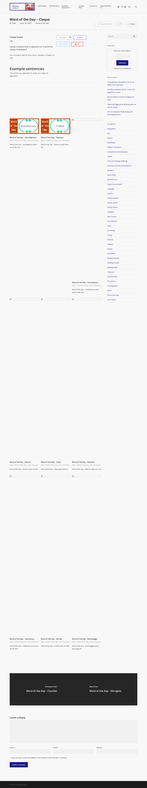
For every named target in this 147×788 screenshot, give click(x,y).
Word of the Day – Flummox (52, 137)
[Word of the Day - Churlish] (42, 689)
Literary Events (112, 203)
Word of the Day (42, 23)
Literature (110, 212)
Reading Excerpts (113, 258)
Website (99, 748)
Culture (109, 156)
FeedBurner (127, 68)
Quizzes (110, 249)
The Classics (111, 281)
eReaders (110, 170)
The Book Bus (112, 277)
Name (12, 748)
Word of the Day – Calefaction (22, 639)
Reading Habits (112, 267)
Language (110, 189)
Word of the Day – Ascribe (51, 639)
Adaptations (111, 129)
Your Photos (111, 300)
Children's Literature (114, 147)
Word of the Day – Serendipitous (23, 137)
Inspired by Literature (114, 184)
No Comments (106, 24)
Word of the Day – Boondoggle (84, 639)
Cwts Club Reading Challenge (117, 161)
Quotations (111, 253)
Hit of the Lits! (112, 180)
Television (110, 272)
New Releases (112, 221)
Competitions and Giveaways (117, 152)
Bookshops (111, 143)
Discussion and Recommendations (119, 166)
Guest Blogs (111, 175)
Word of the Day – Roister (20, 462)
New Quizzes (111, 217)
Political (110, 240)
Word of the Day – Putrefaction (85, 282)
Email (55, 748)
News (109, 226)
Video (109, 290)
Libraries (110, 193)
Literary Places (112, 207)
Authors (110, 138)
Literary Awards (112, 198)
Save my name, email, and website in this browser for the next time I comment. (39, 758)
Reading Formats (113, 263)
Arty (108, 133)
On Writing (111, 230)
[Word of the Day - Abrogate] (105, 689)
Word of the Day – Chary (51, 462)
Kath (14, 23)
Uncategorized (112, 286)
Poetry (109, 235)
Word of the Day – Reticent (83, 462)
